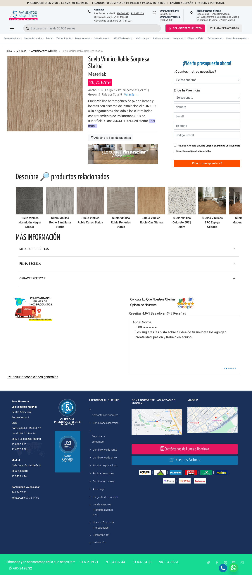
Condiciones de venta (105, 449)
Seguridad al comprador (99, 439)
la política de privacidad (227, 145)
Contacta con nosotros (105, 415)
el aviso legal (204, 145)
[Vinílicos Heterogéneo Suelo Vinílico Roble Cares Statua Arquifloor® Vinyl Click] (90, 200)
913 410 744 (121, 17)
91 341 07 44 (115, 562)
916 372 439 (137, 13)
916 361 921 (123, 13)
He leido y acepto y (208, 145)
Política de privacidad (105, 465)
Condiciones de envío (105, 457)
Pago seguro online (67, 458)
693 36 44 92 (31, 497)
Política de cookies (103, 473)
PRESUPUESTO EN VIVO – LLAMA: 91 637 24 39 (57, 3)
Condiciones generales (105, 422)
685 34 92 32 (22, 568)
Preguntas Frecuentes (105, 497)
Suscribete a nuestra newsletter (193, 151)
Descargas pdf (101, 534)
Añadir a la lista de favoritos (112, 138)
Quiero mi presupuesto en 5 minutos (67, 422)
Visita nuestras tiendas (217, 15)
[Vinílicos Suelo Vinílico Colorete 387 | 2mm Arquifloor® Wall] (182, 200)
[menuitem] (13, 38)
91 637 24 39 (142, 562)
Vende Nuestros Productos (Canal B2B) (103, 510)
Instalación (99, 542)
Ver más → (131, 94)
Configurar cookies (103, 481)
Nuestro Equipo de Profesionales (103, 525)
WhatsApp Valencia (170, 18)
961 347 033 (125, 20)
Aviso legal (99, 489)
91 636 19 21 (89, 562)
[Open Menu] (12, 28)
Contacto (99, 9)
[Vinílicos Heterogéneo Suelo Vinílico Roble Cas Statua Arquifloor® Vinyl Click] (151, 200)
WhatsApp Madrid (169, 12)
